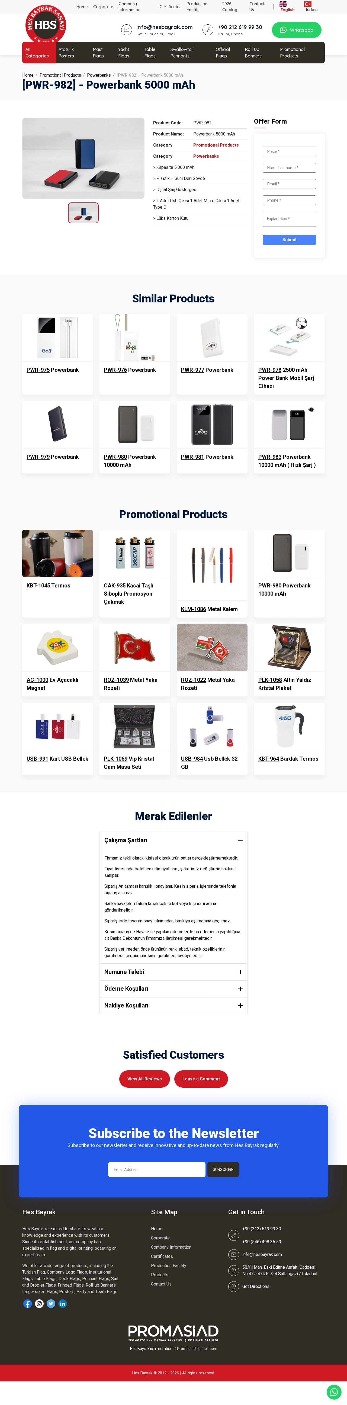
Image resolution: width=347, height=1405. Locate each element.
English (287, 9)
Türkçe (311, 9)
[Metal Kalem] (212, 565)
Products (159, 1274)
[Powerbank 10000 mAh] (134, 424)
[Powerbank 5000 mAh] (83, 158)
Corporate (103, 6)
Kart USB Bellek (57, 758)
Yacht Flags (123, 53)
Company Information (129, 6)
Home (82, 6)
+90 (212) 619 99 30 (261, 1228)
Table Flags (150, 53)
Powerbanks (99, 75)
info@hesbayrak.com (262, 1254)
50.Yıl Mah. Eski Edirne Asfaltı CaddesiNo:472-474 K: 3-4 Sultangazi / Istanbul (279, 1270)
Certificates (170, 6)
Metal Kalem (209, 609)
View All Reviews (144, 1078)
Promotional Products (292, 53)
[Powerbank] (57, 337)
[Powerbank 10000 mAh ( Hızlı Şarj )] (289, 424)
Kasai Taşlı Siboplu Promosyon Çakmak (128, 593)
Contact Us (256, 6)
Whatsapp (301, 30)
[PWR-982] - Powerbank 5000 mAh (150, 75)
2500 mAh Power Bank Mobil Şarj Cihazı (286, 378)
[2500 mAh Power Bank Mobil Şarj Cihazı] (289, 337)
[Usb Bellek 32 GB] (212, 726)
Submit (289, 239)
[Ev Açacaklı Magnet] (57, 647)
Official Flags (223, 53)
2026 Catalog (229, 6)
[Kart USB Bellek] (57, 726)
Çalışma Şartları (125, 840)
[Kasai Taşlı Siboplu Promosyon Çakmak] (134, 553)
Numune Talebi (124, 971)
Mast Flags (98, 53)
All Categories (37, 53)
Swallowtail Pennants (182, 53)
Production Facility (197, 6)
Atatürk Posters (66, 53)
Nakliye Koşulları (126, 1005)
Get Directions (255, 1286)
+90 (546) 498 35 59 (261, 1241)
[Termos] (57, 553)
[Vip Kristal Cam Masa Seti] (134, 726)
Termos (48, 585)
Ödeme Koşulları (126, 988)
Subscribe (223, 1169)
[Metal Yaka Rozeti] (134, 647)
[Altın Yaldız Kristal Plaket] (289, 647)
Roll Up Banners (253, 53)
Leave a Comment (201, 1078)
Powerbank (53, 370)
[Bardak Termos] (289, 726)
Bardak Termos (288, 758)
